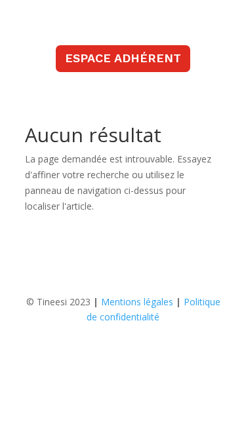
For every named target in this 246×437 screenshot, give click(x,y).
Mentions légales (137, 301)
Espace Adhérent (123, 58)
